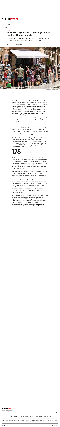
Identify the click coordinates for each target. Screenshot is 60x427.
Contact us (10, 416)
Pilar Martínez (23, 93)
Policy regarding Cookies (47, 416)
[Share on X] (11, 44)
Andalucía (6, 24)
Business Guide (31, 421)
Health (41, 420)
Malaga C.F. (56, 420)
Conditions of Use (21, 416)
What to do (49, 420)
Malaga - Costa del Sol (9, 420)
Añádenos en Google (19, 44)
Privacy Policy (27, 416)
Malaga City (15, 420)
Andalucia (6, 27)
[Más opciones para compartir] (13, 44)
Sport (53, 420)
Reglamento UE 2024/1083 (34, 416)
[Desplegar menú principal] (57, 19)
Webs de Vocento (54, 425)
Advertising (40, 416)
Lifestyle (37, 420)
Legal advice (15, 416)
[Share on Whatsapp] (7, 44)
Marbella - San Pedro (21, 420)
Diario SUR (3, 420)
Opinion (27, 421)
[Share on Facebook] (9, 44)
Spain (30, 420)
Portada (3, 27)
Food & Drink (44, 420)
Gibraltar (33, 420)
